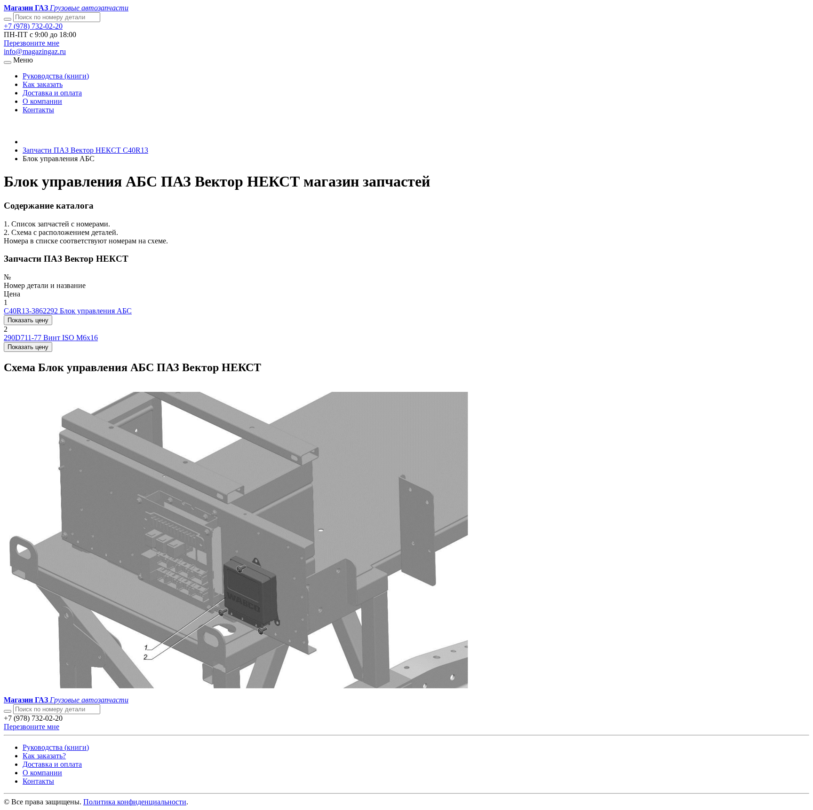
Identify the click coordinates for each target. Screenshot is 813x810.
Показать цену (28, 320)
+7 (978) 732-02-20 (33, 26)
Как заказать (43, 84)
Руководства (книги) (56, 76)
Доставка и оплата (52, 93)
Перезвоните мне (31, 43)
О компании (42, 101)
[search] (7, 711)
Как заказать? (44, 756)
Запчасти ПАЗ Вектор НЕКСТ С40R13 (85, 150)
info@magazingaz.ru (35, 51)
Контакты (38, 110)
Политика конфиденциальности (134, 802)
